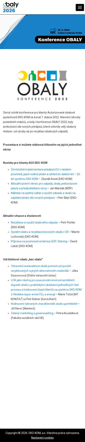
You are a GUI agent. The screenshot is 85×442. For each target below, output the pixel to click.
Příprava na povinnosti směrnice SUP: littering (39, 241)
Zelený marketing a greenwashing (32, 313)
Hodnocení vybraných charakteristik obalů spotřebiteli (44, 303)
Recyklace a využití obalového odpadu (34, 222)
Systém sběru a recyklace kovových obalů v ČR (40, 231)
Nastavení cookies (42, 437)
